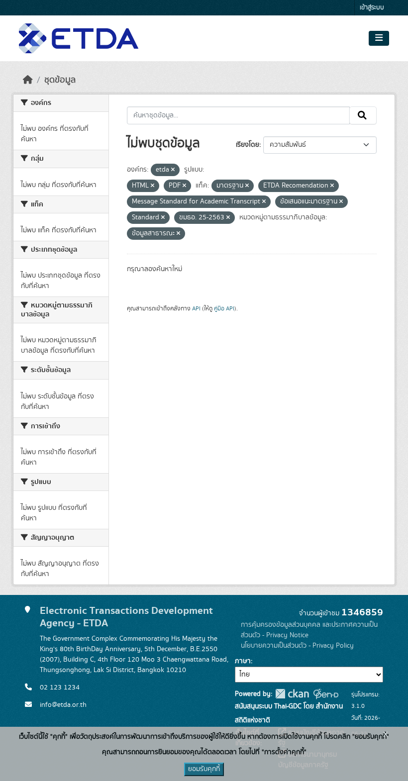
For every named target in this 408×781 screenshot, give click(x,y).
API (196, 308)
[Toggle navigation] (379, 38)
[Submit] (363, 115)
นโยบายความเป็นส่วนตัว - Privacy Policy (297, 646)
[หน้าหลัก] (28, 80)
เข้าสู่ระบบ (372, 7)
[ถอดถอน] (173, 170)
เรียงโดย (247, 145)
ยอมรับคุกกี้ (204, 769)
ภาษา (243, 661)
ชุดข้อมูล (60, 80)
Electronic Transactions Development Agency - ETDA (126, 616)
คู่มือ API (224, 308)
